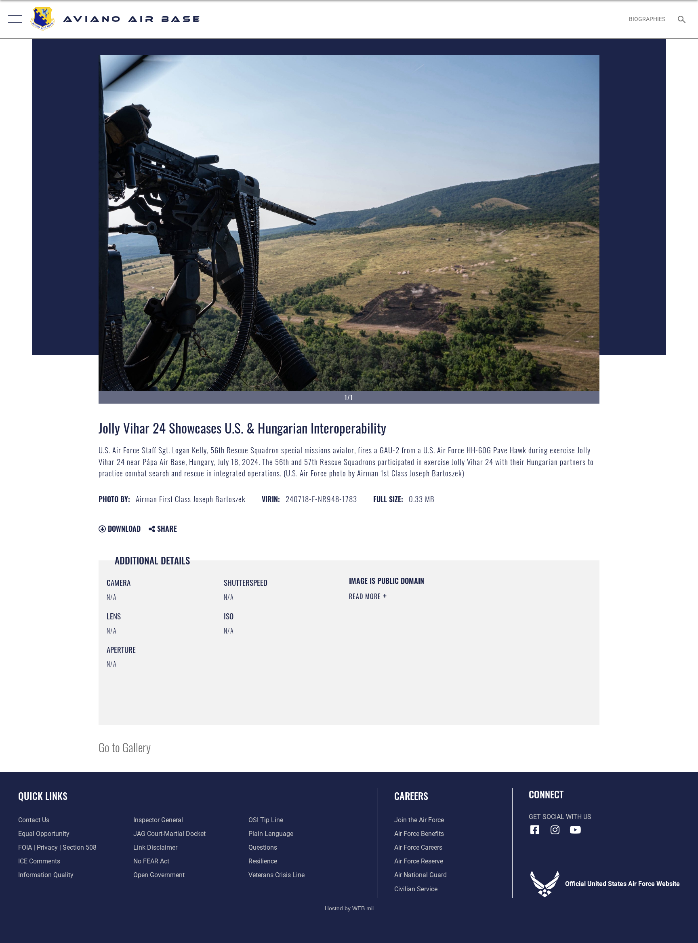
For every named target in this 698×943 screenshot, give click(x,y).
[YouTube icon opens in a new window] (575, 830)
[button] (13, 19)
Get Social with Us (560, 817)
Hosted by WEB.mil (349, 908)
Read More (366, 596)
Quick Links (42, 795)
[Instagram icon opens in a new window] (555, 830)
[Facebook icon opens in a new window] (535, 830)
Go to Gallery (125, 747)
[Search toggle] (682, 19)
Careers (411, 795)
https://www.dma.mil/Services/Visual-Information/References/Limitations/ (427, 653)
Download (123, 528)
